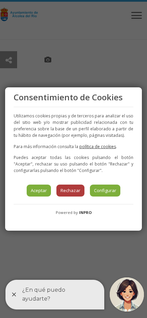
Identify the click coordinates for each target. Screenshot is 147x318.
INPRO (85, 212)
